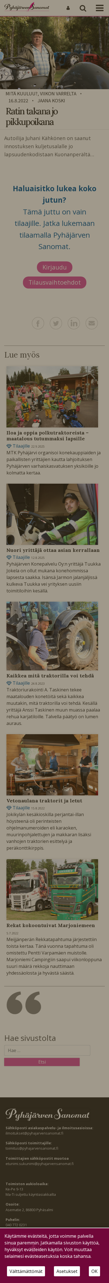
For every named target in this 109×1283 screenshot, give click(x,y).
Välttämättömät (26, 1271)
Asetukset (66, 1271)
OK (94, 1271)
